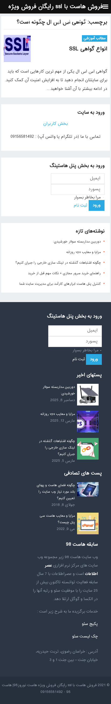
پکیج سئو (90, 624)
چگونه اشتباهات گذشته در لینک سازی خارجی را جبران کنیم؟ (58, 263)
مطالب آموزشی (95, 38)
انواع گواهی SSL (88, 49)
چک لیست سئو (85, 636)
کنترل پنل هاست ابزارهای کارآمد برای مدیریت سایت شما (60, 284)
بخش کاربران (55, 123)
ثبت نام (80, 205)
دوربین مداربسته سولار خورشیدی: (77, 241)
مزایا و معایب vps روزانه (83, 252)
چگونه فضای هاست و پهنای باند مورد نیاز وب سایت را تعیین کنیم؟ (56, 492)
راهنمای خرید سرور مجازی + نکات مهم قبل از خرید (64, 273)
